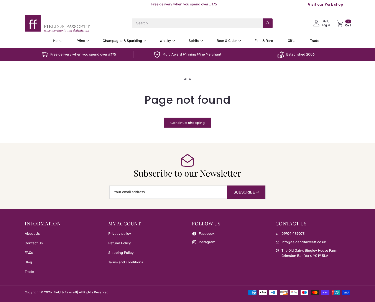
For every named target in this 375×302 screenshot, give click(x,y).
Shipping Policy (121, 253)
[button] (82, 41)
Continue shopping (187, 122)
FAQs (29, 253)
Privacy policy (119, 233)
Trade (29, 272)
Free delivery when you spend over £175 (83, 54)
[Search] (268, 23)
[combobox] (202, 23)
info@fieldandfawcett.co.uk (303, 242)
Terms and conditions (125, 262)
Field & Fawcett (65, 292)
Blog (28, 262)
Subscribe (244, 192)
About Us (32, 233)
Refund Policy (119, 243)
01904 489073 (293, 233)
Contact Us (34, 243)
